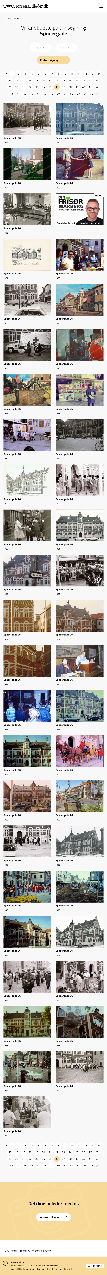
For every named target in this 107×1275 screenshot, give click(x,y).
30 (16, 87)
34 (43, 87)
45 (25, 93)
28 (97, 80)
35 (50, 87)
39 (77, 87)
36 (56, 87)
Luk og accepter (95, 1266)
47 (38, 93)
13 (92, 73)
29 (10, 87)
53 (78, 93)
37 (63, 87)
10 (72, 73)
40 (83, 87)
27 (90, 80)
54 (85, 93)
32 (30, 87)
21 (50, 80)
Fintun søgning (49, 59)
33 (36, 87)
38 (70, 87)
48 (45, 93)
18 (30, 80)
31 (23, 87)
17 (23, 80)
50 (58, 93)
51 (65, 93)
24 (70, 80)
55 (91, 93)
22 (56, 80)
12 (85, 73)
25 (77, 80)
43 (11, 93)
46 (31, 93)
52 (71, 93)
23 (63, 80)
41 (90, 87)
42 (97, 87)
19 (36, 80)
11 (78, 73)
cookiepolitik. (67, 1269)
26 (83, 80)
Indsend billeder (49, 1217)
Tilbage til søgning (12, 18)
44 (18, 93)
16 (16, 80)
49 (51, 93)
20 (43, 80)
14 (99, 73)
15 (10, 80)
